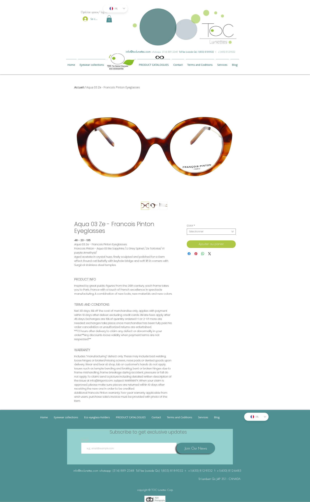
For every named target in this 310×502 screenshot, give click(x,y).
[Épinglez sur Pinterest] (196, 254)
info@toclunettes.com (138, 52)
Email (84, 440)
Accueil (79, 87)
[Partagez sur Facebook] (189, 254)
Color (191, 225)
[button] (109, 18)
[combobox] (211, 232)
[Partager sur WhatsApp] (203, 254)
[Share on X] (209, 254)
